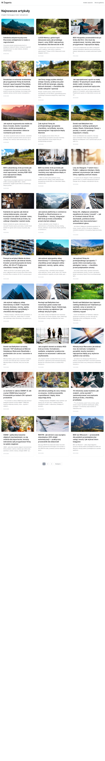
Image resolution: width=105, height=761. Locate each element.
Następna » (58, 464)
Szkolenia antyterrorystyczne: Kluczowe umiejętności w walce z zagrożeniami (16, 40)
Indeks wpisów (88, 2)
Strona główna (99, 2)
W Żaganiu (6, 2)
